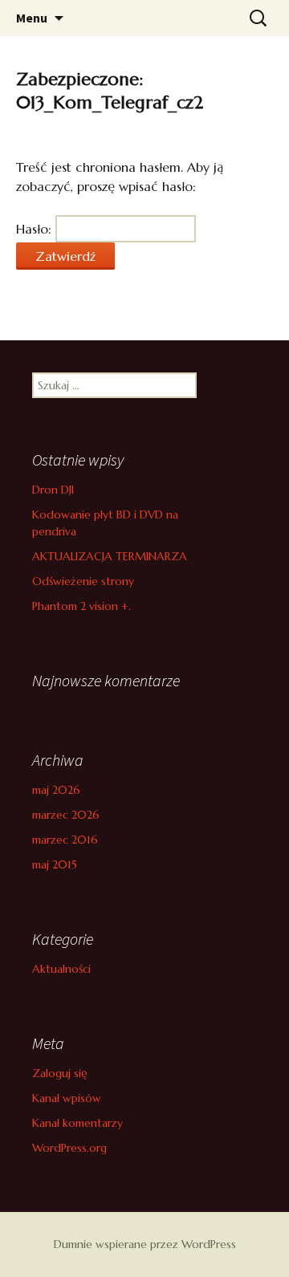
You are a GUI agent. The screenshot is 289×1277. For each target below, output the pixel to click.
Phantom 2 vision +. (81, 606)
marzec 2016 (65, 839)
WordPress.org (69, 1148)
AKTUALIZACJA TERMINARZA (109, 556)
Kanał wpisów (66, 1098)
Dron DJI (53, 489)
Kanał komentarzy (77, 1123)
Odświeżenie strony (83, 581)
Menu (31, 18)
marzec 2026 (66, 814)
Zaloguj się (60, 1073)
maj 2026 (56, 790)
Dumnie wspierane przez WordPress (145, 1244)
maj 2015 (54, 864)
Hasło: (35, 229)
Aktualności (61, 969)
